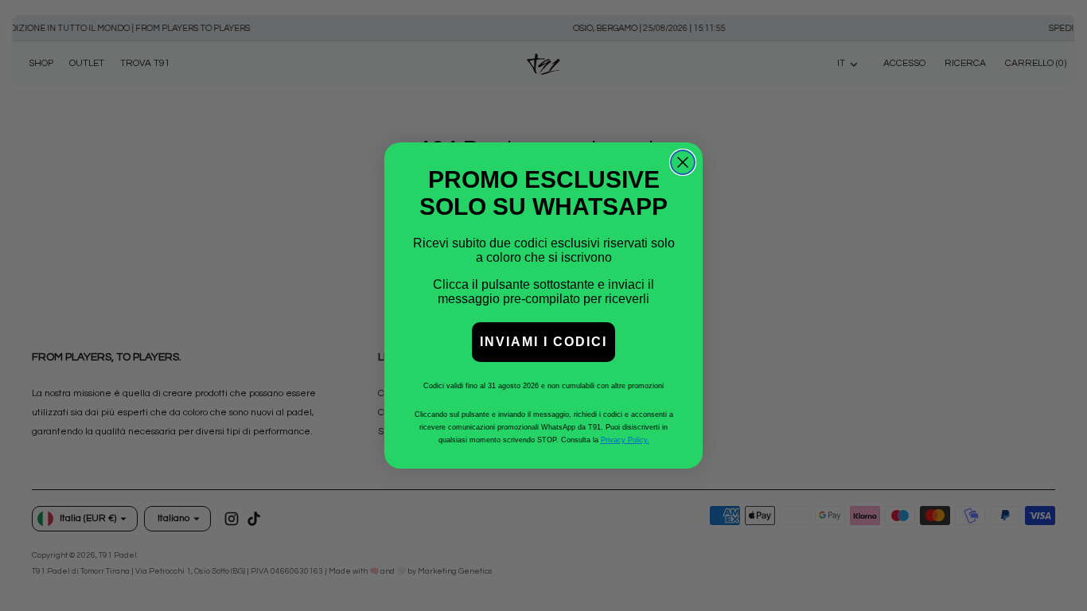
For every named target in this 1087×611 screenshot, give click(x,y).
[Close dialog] (683, 162)
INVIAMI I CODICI (543, 341)
